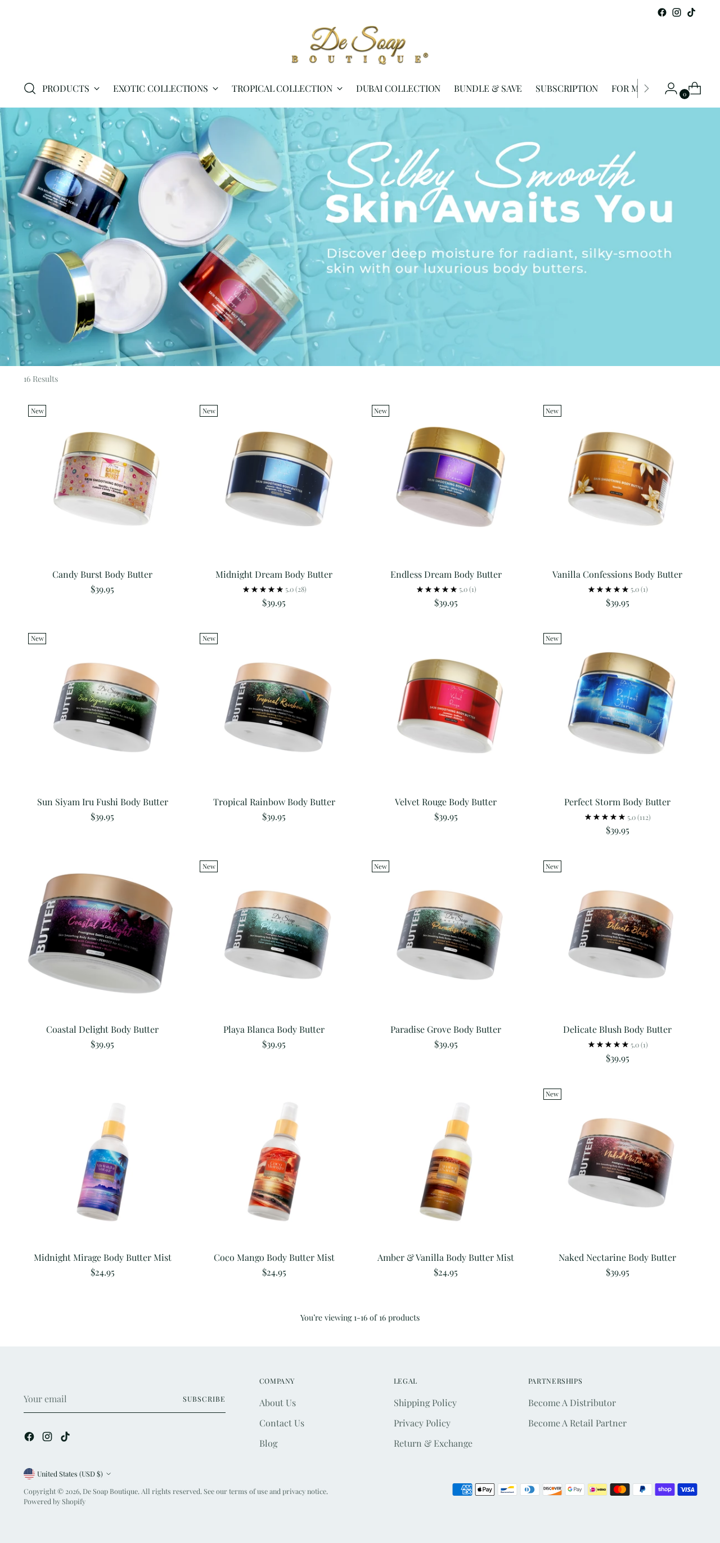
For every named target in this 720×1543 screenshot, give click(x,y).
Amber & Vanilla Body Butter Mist (445, 1257)
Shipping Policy (425, 1402)
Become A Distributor (572, 1402)
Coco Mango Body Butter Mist (274, 1257)
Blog (268, 1443)
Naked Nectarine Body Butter (617, 1257)
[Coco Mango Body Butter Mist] (274, 1163)
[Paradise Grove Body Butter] (446, 935)
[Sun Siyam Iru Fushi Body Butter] (102, 707)
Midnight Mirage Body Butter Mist (103, 1257)
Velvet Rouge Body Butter (446, 802)
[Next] (646, 88)
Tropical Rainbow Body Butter (274, 802)
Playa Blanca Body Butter (274, 1029)
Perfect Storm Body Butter (617, 802)
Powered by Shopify (55, 1501)
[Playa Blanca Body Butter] (274, 935)
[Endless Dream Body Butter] (446, 479)
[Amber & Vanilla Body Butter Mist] (446, 1163)
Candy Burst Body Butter (102, 574)
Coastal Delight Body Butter (102, 1029)
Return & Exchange (433, 1443)
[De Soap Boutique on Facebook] (662, 12)
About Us (277, 1402)
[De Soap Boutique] (360, 44)
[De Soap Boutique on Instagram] (677, 12)
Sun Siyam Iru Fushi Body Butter (102, 802)
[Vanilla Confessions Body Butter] (617, 479)
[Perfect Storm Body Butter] (617, 707)
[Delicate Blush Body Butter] (617, 935)
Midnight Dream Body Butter (273, 574)
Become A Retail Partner (577, 1423)
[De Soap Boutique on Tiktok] (691, 12)
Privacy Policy (422, 1423)
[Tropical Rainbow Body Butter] (274, 707)
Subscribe (204, 1398)
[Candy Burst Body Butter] (102, 479)
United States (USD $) (70, 1473)
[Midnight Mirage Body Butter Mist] (102, 1163)
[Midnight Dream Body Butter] (274, 479)
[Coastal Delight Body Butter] (102, 935)
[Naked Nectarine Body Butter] (617, 1163)
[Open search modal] (30, 88)
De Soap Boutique (110, 1491)
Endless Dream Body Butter (446, 574)
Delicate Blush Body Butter (617, 1029)
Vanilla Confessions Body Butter (617, 574)
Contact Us (281, 1423)
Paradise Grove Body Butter (445, 1029)
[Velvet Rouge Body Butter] (446, 707)
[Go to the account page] (666, 88)
